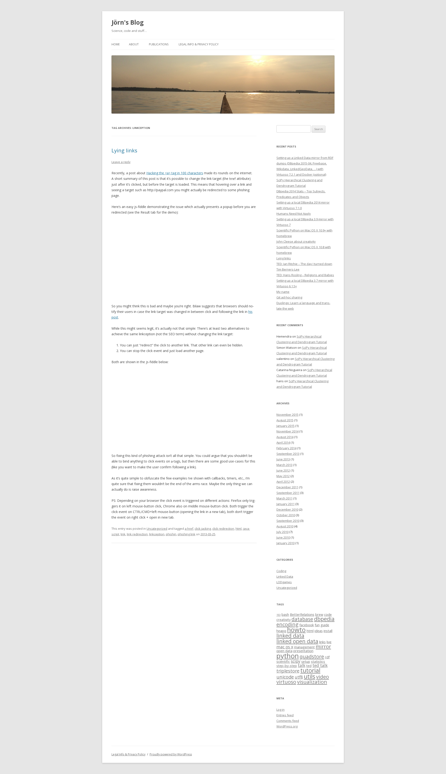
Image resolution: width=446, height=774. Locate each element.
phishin (171, 534)
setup (305, 661)
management (304, 647)
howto (296, 629)
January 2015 (285, 426)
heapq (281, 630)
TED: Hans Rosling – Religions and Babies (305, 275)
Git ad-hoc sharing (289, 297)
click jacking (203, 528)
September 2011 (287, 493)
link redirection (137, 534)
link (123, 534)
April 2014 (283, 442)
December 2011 (287, 487)
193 (278, 615)
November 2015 (287, 414)
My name (282, 292)
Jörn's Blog (128, 22)
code (328, 614)
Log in (280, 709)
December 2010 (287, 509)
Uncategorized (157, 528)
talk (301, 665)
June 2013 (283, 459)
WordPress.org (287, 726)
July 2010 (282, 532)
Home (116, 44)
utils (309, 676)
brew (319, 614)
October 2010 (285, 515)
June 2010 (283, 537)
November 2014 (287, 431)
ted (309, 665)
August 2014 (284, 437)
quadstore (312, 656)
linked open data (297, 641)
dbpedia (324, 619)
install (328, 630)
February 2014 (286, 448)
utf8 (299, 677)
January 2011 (285, 504)
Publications (158, 44)
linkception (156, 534)
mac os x (284, 647)
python (287, 655)
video (322, 676)
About (134, 44)
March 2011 (284, 498)
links (322, 642)
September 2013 (287, 454)
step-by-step (286, 665)
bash (285, 614)
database (302, 619)
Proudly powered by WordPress (171, 754)
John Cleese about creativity (296, 241)
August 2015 (284, 420)
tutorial (310, 670)
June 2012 (283, 470)
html (239, 528)
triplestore (287, 671)
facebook (306, 625)
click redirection (223, 528)
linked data (290, 635)
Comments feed (287, 721)
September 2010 (287, 521)
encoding (287, 624)
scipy (295, 661)
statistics (318, 661)
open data (284, 650)
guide (325, 625)
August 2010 (284, 526)
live (329, 642)
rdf (327, 657)
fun (317, 625)
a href (189, 528)
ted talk (320, 665)
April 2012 (283, 481)
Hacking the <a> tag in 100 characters (174, 173)
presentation (303, 650)
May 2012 (283, 476)
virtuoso (286, 681)
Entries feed (285, 715)
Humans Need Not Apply (293, 213)
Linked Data (284, 576)
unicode (285, 677)
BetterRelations (302, 614)
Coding (281, 571)
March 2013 (284, 465)
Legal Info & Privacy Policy (199, 44)
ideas (319, 630)
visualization (312, 681)
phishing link (186, 534)
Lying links (124, 150)
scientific (283, 661)
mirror (323, 646)
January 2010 (285, 543)
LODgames (284, 582)
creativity (283, 619)
